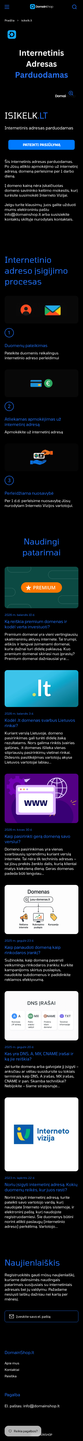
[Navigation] (7, 7)
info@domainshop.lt (23, 214)
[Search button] (74, 7)
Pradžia (10, 20)
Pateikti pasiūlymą (41, 145)
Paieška (11, 1376)
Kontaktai (12, 1370)
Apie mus (12, 1363)
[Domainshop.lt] (41, 6)
